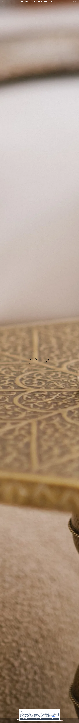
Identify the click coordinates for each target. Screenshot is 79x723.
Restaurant (34, 1)
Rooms (26, 1)
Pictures (50, 1)
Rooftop (40, 1)
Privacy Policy (52, 716)
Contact (55, 1)
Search (60, 720)
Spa (30, 1)
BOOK (76, 1)
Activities (45, 1)
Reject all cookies (26, 718)
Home (22, 1)
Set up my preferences (39, 718)
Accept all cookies (52, 718)
